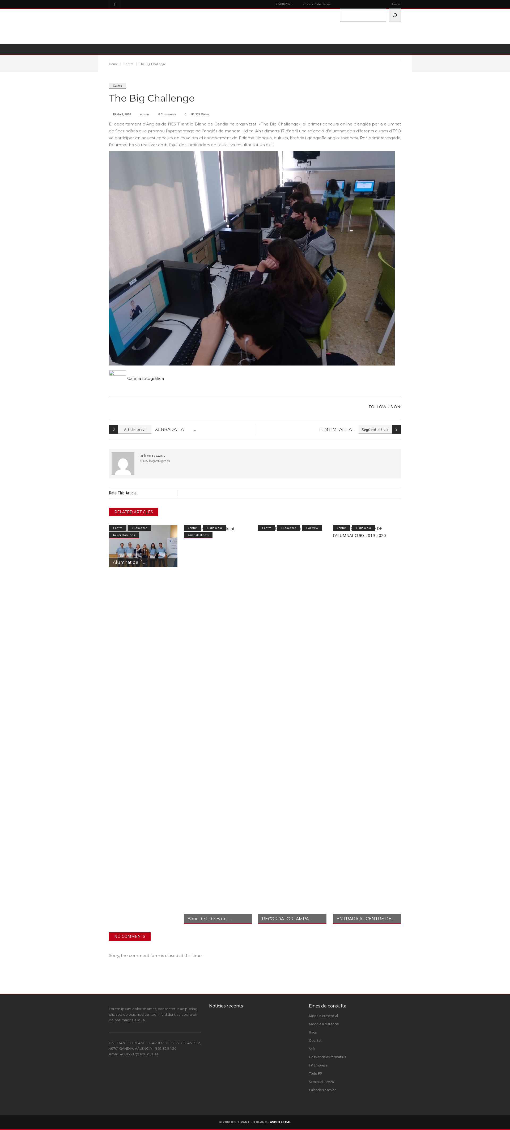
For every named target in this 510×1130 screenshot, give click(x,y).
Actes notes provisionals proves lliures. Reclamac (263, 1048)
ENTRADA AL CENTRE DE (364, 918)
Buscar (396, 4)
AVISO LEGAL (280, 1122)
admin (144, 114)
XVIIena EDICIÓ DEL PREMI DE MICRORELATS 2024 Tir (264, 1026)
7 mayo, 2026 (243, 1077)
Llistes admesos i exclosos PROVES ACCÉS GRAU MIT (259, 1069)
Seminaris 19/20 (321, 1081)
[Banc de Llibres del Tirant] (218, 724)
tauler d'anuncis (124, 535)
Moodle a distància (324, 1024)
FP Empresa (318, 1065)
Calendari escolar (322, 1089)
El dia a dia (139, 528)
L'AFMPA (312, 528)
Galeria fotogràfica (145, 378)
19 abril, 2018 (122, 114)
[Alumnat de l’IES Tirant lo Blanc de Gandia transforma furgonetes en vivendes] (143, 546)
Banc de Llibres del (208, 918)
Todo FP (315, 1073)
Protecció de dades (317, 4)
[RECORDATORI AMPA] (292, 724)
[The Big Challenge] (123, 463)
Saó (312, 1048)
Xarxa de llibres (198, 535)
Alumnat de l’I (128, 562)
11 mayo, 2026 (243, 1056)
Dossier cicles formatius (327, 1057)
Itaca (313, 1032)
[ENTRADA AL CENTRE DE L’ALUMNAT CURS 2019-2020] (367, 724)
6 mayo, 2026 (243, 1098)
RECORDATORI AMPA (285, 918)
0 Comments (167, 114)
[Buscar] (395, 15)
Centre (117, 85)
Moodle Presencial (323, 1015)
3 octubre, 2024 (244, 1035)
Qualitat (315, 1040)
